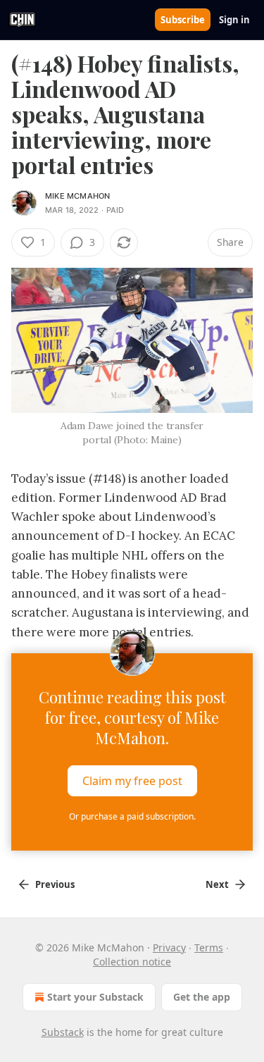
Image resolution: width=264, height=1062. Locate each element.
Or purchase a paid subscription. (132, 816)
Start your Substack (95, 997)
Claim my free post (132, 780)
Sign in (234, 19)
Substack (63, 1032)
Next (217, 884)
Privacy (169, 947)
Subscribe (183, 19)
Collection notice (132, 961)
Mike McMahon (77, 196)
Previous (55, 884)
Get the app (201, 997)
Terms (208, 947)
